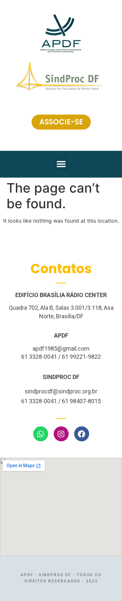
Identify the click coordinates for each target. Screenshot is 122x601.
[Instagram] (61, 433)
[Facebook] (81, 433)
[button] (61, 163)
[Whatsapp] (40, 433)
